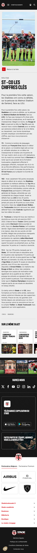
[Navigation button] (8, 4)
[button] (5, 548)
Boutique (4, 519)
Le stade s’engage (8, 523)
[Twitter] (2, 386)
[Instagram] (23, 386)
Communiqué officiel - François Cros (8, 342)
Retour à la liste (12, 69)
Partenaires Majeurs (9, 466)
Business (5, 511)
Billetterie (5, 515)
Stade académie (7, 507)
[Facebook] (8, 386)
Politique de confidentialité (18, 542)
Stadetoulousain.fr (8, 503)
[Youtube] (13, 386)
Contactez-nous (18, 549)
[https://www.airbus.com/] (9, 476)
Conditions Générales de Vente (18, 545)
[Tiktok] (34, 386)
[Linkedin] (28, 386)
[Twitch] (18, 386)
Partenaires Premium (26, 466)
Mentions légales (18, 538)
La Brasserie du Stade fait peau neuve (25, 342)
